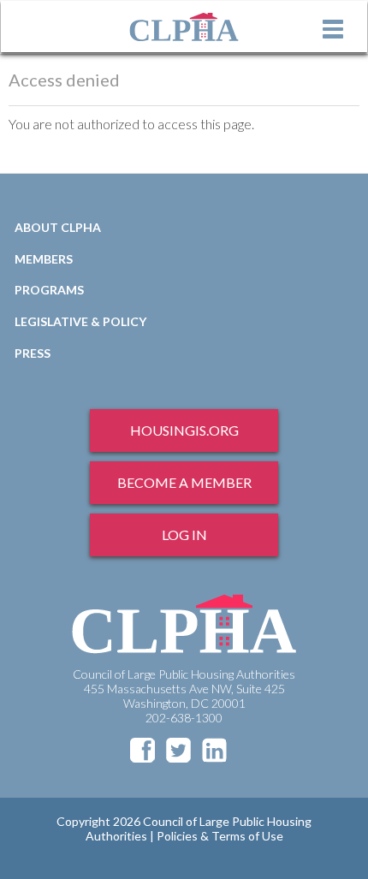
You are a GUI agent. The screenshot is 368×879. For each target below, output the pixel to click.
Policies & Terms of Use (220, 836)
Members (44, 259)
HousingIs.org (184, 430)
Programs (49, 289)
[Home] (184, 27)
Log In (184, 534)
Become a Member (184, 482)
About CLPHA (58, 227)
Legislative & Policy (80, 321)
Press (32, 353)
